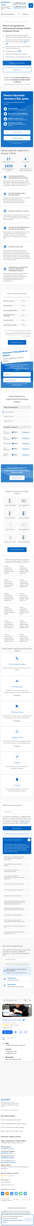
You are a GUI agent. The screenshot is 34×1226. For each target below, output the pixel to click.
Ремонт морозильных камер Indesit (12, 1127)
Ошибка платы (6, 454)
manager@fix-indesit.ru (8, 1162)
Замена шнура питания (9, 300)
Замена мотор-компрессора (10, 324)
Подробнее (17, 695)
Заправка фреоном (7, 305)
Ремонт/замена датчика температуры (9, 315)
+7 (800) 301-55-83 (19, 3)
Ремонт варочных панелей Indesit (12, 1131)
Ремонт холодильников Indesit (11, 1120)
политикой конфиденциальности (19, 384)
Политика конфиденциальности (17, 1208)
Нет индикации (6, 448)
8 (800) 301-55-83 (7, 1153)
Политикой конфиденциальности (21, 964)
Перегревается (8, 443)
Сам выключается (7, 438)
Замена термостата (8, 320)
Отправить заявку (17, 138)
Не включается (7, 432)
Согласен (28, 1220)
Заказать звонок (17, 478)
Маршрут (9, 1032)
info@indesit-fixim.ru (7, 1157)
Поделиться (2, 1193)
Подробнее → (26, 432)
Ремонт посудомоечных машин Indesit (13, 1123)
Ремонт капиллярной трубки (10, 310)
